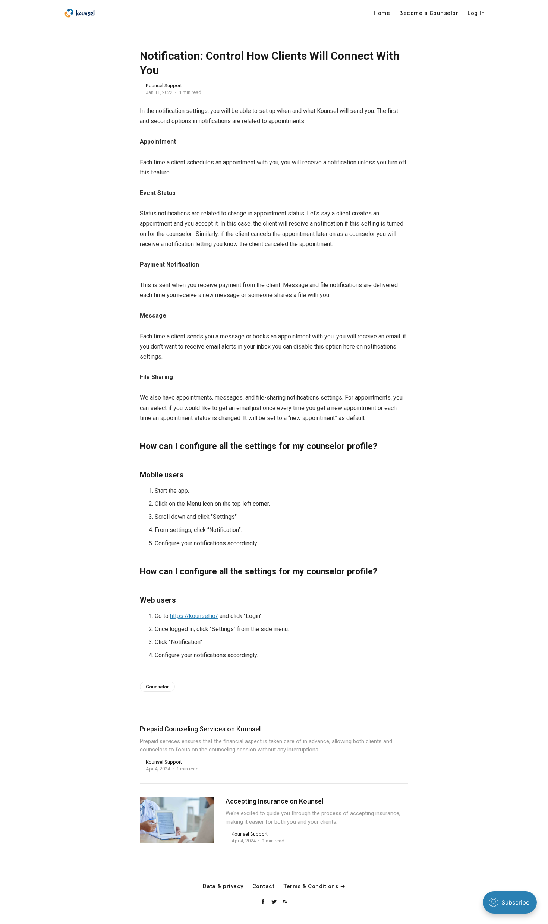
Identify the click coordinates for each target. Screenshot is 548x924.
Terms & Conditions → (314, 886)
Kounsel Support (164, 85)
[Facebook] (263, 902)
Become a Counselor (428, 13)
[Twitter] (274, 902)
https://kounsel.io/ (194, 615)
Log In (476, 13)
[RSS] (285, 902)
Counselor (157, 687)
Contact (263, 886)
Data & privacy (223, 886)
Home (382, 13)
